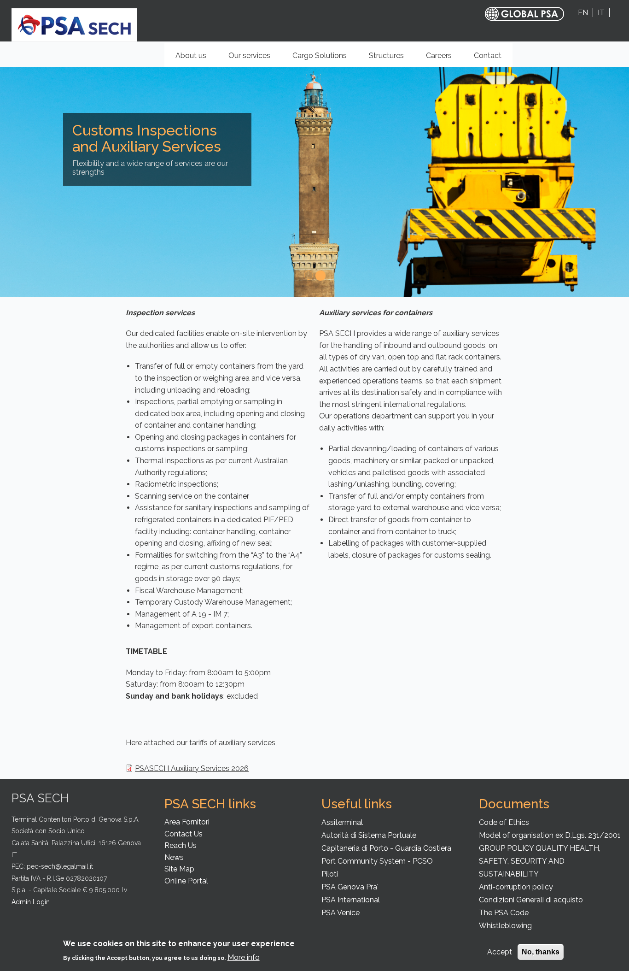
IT (601, 12)
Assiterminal (342, 822)
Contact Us (183, 834)
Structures (391, 59)
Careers (439, 55)
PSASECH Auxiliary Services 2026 (192, 768)
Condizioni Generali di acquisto (531, 899)
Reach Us (180, 845)
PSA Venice (340, 912)
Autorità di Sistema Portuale (368, 835)
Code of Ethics (504, 822)
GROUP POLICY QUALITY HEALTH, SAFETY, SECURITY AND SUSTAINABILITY (539, 861)
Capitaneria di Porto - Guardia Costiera (386, 848)
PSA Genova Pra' (350, 887)
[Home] (74, 24)
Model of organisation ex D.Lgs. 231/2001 (550, 835)
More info (243, 957)
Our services (254, 59)
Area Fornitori (187, 822)
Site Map (179, 869)
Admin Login (31, 902)
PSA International (350, 899)
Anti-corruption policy (516, 887)
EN (583, 12)
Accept (499, 951)
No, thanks (540, 952)
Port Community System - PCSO (377, 861)
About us (196, 59)
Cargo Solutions (324, 59)
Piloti (329, 874)
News (174, 857)
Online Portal (186, 881)
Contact (487, 55)
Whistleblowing (505, 925)
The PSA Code (504, 912)
